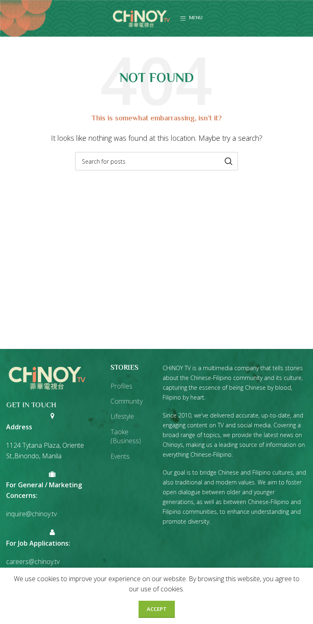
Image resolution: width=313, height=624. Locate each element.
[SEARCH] (228, 161)
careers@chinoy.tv (33, 561)
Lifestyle (122, 416)
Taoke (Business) (125, 436)
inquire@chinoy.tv (31, 513)
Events (120, 456)
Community (126, 401)
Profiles (121, 386)
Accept (157, 609)
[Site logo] (141, 17)
